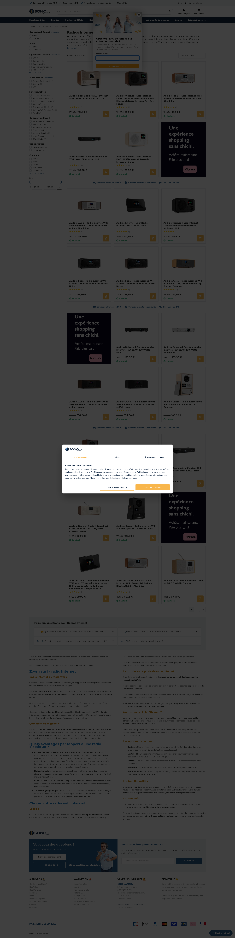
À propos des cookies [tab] (154, 457)
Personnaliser (116, 487)
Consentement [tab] (80, 457)
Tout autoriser (152, 487)
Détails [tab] (118, 457)
